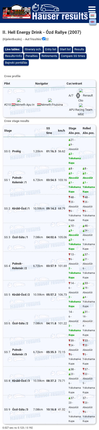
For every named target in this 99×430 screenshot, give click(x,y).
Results (79, 49)
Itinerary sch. (33, 49)
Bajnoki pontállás (16, 62)
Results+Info (13, 56)
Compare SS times (73, 56)
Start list (65, 49)
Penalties (32, 56)
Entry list (50, 49)
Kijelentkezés (12, 39)
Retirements (49, 56)
